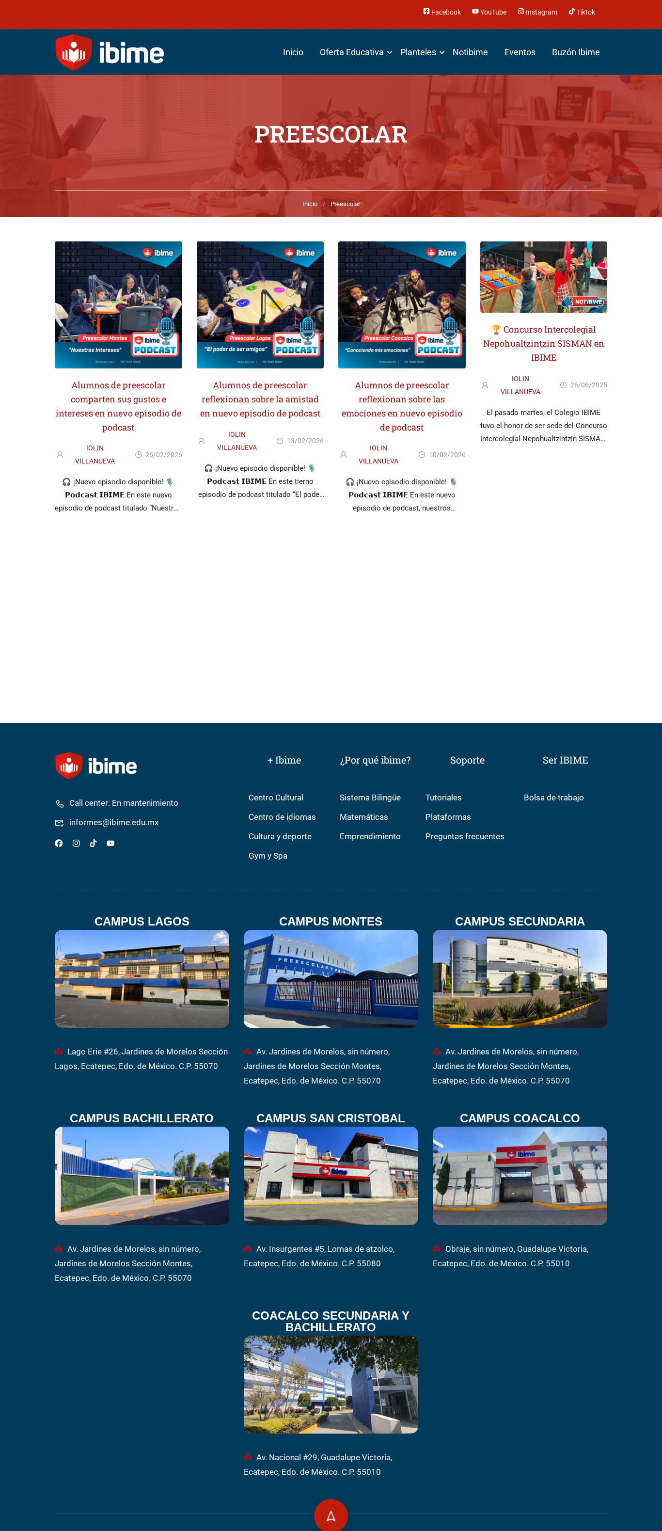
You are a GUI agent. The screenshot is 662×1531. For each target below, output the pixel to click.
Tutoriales (444, 797)
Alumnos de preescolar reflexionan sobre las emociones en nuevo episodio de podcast (402, 405)
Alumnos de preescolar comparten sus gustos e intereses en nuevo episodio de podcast (118, 405)
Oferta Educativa (352, 52)
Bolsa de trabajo (554, 797)
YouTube (492, 11)
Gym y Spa (268, 856)
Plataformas (448, 817)
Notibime (470, 52)
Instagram (540, 11)
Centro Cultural (276, 797)
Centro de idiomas (282, 817)
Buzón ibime (576, 52)
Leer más (118, 525)
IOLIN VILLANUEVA (95, 454)
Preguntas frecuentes (465, 836)
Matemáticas (364, 817)
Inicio (293, 52)
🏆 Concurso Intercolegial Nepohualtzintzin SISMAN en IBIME (543, 343)
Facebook (445, 11)
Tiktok (585, 11)
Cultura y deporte (280, 836)
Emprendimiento (370, 836)
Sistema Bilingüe (370, 797)
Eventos (520, 52)
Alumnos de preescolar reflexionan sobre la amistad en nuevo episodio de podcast (260, 399)
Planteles (418, 52)
